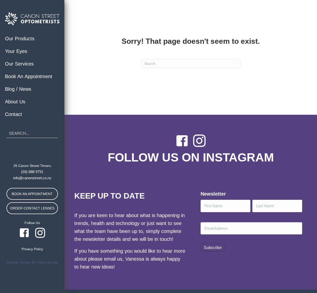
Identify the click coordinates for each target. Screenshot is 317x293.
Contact (13, 114)
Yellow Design (47, 262)
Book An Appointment (28, 76)
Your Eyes (16, 51)
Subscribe (213, 248)
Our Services (19, 64)
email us (113, 259)
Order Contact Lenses (32, 208)
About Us (15, 101)
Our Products (19, 38)
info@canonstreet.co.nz (32, 178)
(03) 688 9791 (32, 172)
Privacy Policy (32, 249)
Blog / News (18, 89)
